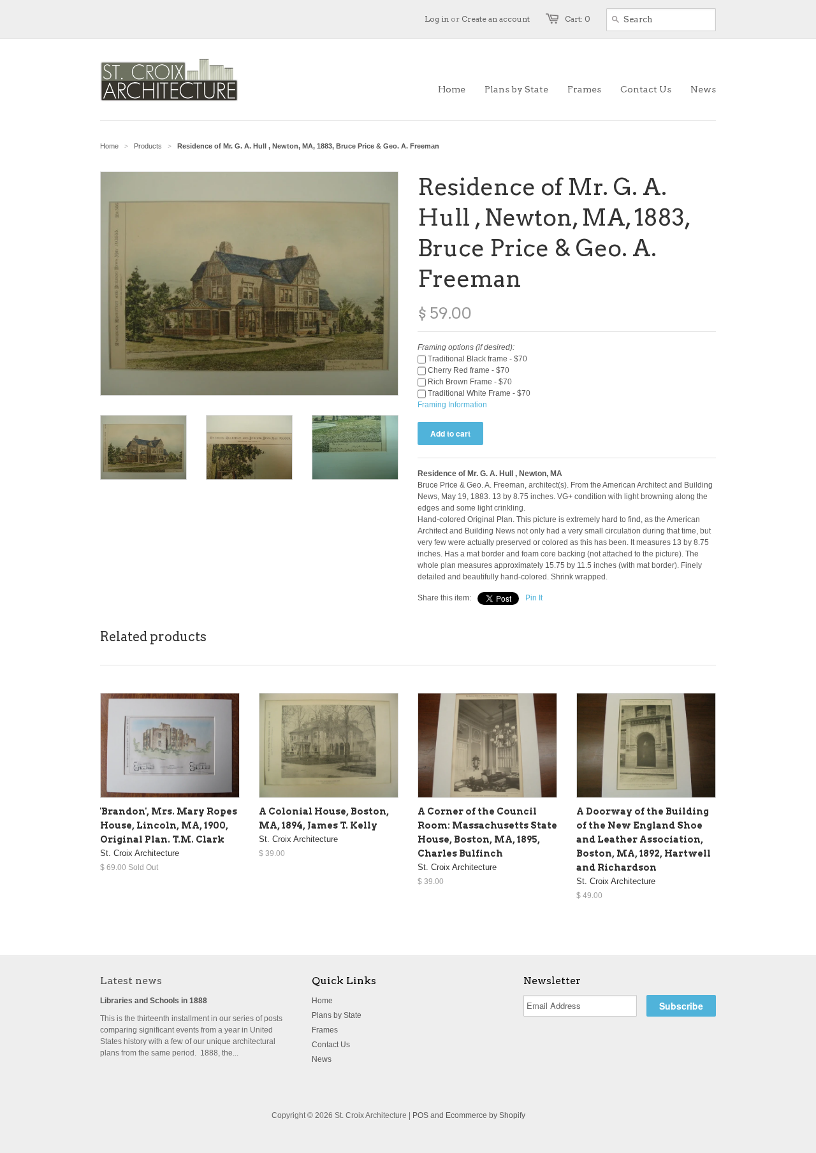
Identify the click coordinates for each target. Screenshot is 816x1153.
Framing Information (452, 404)
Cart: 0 (577, 19)
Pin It (534, 597)
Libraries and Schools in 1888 (153, 1000)
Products (148, 146)
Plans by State (336, 1015)
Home (322, 1000)
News (322, 1059)
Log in (437, 19)
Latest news (131, 981)
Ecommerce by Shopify (485, 1115)
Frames (325, 1030)
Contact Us (331, 1044)
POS (420, 1115)
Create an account (496, 19)
